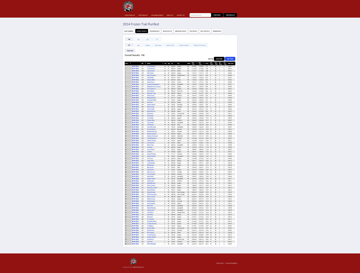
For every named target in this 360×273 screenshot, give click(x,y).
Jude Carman (150, 71)
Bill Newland (150, 165)
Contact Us (181, 15)
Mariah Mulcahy (151, 208)
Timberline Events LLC (138, 267)
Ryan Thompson (151, 75)
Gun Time (219, 59)
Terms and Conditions (231, 263)
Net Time (230, 59)
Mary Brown (150, 167)
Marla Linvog (150, 106)
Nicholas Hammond (152, 136)
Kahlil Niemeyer (151, 183)
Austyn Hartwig (151, 154)
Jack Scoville (150, 109)
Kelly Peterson (151, 199)
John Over (150, 102)
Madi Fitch (150, 205)
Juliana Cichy (150, 210)
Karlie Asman (150, 230)
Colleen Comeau (151, 140)
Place (126, 63)
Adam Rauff (150, 176)
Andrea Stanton (151, 156)
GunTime (193, 63)
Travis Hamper (151, 174)
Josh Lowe (150, 158)
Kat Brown (150, 217)
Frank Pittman (151, 68)
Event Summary (129, 31)
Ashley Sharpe (151, 201)
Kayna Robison (151, 190)
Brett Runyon (150, 232)
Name (148, 63)
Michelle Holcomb (152, 131)
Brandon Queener (152, 133)
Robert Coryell (151, 196)
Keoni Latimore (151, 185)
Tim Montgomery (151, 138)
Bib (142, 63)
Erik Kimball (150, 77)
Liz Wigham (150, 226)
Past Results (143, 15)
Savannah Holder (151, 100)
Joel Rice (149, 151)
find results (230, 15)
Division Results (155, 31)
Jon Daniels (150, 118)
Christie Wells (151, 228)
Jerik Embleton (151, 66)
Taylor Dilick (150, 160)
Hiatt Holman (150, 91)
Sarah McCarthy (151, 127)
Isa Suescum (150, 142)
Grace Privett (150, 149)
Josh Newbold (151, 163)
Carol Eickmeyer (151, 235)
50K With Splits (167, 31)
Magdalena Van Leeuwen (154, 86)
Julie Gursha (150, 181)
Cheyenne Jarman (152, 187)
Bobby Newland (151, 97)
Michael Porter (151, 111)
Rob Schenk (150, 73)
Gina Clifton (150, 212)
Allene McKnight (151, 244)
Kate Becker (150, 169)
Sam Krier (150, 147)
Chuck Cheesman (152, 194)
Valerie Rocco (151, 82)
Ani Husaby (150, 115)
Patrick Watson (151, 129)
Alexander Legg (151, 93)
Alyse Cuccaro (151, 172)
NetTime (200, 63)
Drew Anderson (151, 89)
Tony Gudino (150, 122)
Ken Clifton (150, 214)
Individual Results (180, 31)
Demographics (217, 31)
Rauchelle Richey (151, 221)
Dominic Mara (151, 120)
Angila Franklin (151, 178)
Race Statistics (205, 31)
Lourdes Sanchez (152, 223)
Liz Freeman (150, 219)
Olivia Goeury (150, 95)
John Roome (150, 124)
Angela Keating (151, 192)
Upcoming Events (157, 15)
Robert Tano (150, 145)
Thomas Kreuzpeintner (153, 84)
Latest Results (129, 15)
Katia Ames (150, 113)
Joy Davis (150, 241)
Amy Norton (150, 239)
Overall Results (142, 31)
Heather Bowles (151, 237)
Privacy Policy (220, 263)
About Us (170, 15)
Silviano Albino (151, 80)
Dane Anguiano (151, 203)
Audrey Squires (151, 104)
